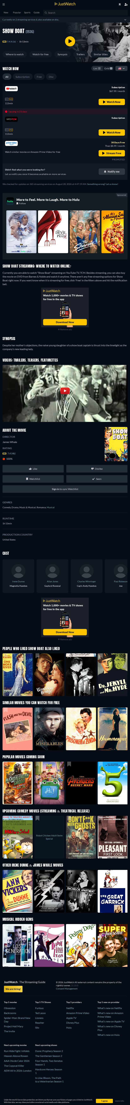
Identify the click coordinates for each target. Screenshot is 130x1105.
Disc (51, 76)
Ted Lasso (40, 1012)
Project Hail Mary (13, 1026)
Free (39, 76)
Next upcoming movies (15, 1045)
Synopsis (63, 54)
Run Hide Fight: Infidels (16, 1050)
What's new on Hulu (109, 1034)
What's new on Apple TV (111, 1021)
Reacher (39, 1022)
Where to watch (15, 54)
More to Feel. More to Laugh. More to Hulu (48, 200)
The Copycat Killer (14, 1065)
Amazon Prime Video (77, 1012)
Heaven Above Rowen (16, 1055)
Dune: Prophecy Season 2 (49, 1050)
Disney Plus (72, 1022)
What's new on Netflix (110, 1008)
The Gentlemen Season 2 (48, 1055)
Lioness (39, 1017)
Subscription (23, 76)
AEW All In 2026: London (18, 1070)
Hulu (69, 1027)
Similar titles (101, 54)
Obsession (10, 1008)
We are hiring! (13, 989)
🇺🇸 (119, 68)
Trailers (80, 54)
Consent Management (67, 988)
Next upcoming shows (46, 1045)
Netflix (70, 1008)
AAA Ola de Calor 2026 (16, 1060)
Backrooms (10, 1012)
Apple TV (71, 1017)
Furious (39, 1008)
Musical (51, 507)
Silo (37, 1027)
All (7, 76)
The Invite (9, 1031)
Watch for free (40, 54)
